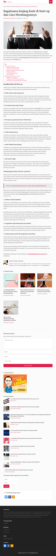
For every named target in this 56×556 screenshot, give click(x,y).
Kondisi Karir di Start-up (9, 66)
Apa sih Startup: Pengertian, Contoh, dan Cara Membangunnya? (29, 185)
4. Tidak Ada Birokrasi (10, 71)
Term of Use (6, 532)
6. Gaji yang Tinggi (10, 74)
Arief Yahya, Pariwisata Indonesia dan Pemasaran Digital (24, 406)
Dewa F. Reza (15, 424)
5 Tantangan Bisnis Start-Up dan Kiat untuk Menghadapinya (10, 291)
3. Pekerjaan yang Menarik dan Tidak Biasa (15, 70)
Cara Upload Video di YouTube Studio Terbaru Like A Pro (24, 399)
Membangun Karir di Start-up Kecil (12, 76)
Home (5, 6)
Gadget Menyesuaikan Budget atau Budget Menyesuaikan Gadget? (27, 422)
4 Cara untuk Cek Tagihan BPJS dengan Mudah (22, 446)
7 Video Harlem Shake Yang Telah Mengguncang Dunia (19, 470)
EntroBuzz (11, 265)
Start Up (8, 6)
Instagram (35, 265)
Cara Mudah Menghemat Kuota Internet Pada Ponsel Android (26, 438)
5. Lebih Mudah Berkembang (12, 73)
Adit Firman (15, 440)
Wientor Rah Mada (10, 18)
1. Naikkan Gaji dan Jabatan (11, 77)
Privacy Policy (7, 529)
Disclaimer (6, 523)
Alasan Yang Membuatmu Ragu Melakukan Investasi (10, 318)
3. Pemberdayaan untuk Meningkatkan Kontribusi (16, 80)
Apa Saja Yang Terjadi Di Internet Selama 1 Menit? (23, 454)
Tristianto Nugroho (16, 432)
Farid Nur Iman (16, 448)
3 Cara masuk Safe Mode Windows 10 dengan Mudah (23, 430)
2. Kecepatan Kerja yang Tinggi (12, 68)
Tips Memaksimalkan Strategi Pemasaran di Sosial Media (24, 462)
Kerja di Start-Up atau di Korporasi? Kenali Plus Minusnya (27, 291)
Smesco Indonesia (23, 265)
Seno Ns (14, 400)
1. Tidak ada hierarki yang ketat (12, 67)
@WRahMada (46, 265)
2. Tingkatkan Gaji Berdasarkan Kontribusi (15, 78)
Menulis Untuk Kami (8, 538)
